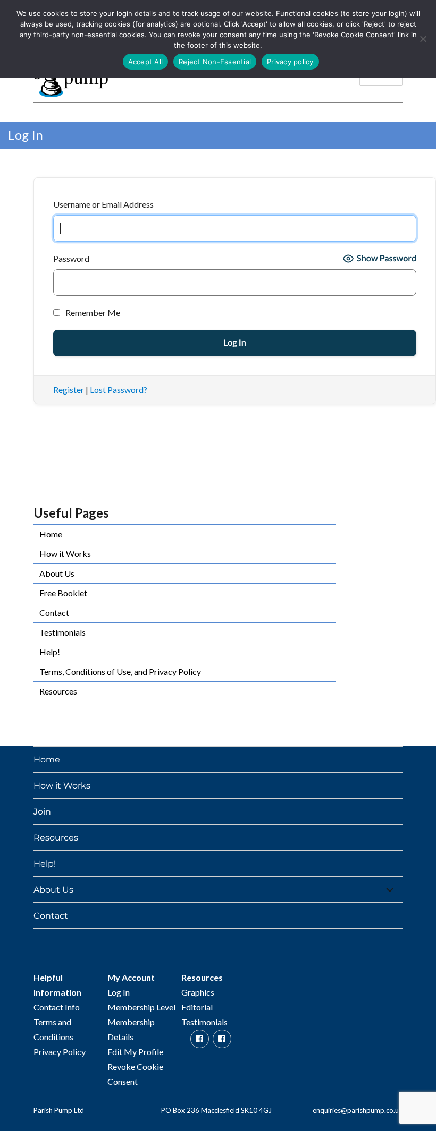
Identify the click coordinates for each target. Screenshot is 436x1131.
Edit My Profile (135, 1052)
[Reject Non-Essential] (422, 38)
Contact (54, 612)
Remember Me (92, 312)
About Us (56, 573)
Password (71, 258)
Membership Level (141, 1007)
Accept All (145, 61)
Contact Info (56, 1007)
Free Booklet (63, 593)
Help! (49, 652)
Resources (58, 691)
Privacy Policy (59, 1052)
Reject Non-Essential (215, 61)
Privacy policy (290, 61)
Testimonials (62, 632)
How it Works (65, 554)
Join (42, 812)
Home (50, 534)
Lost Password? (118, 389)
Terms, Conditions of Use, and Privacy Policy (120, 671)
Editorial (197, 1007)
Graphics (197, 992)
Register (68, 389)
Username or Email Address (103, 204)
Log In (118, 992)
